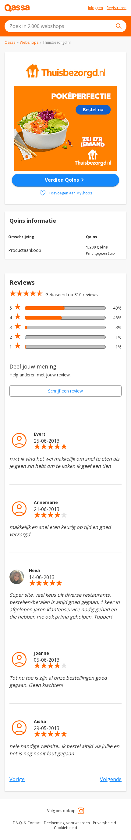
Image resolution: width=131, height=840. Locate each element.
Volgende (111, 779)
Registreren (116, 7)
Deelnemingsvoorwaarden (67, 822)
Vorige (17, 779)
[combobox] (65, 26)
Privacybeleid (104, 822)
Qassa (10, 42)
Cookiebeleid (65, 827)
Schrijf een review (65, 391)
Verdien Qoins (65, 180)
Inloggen (95, 7)
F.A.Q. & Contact (27, 822)
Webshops (29, 42)
